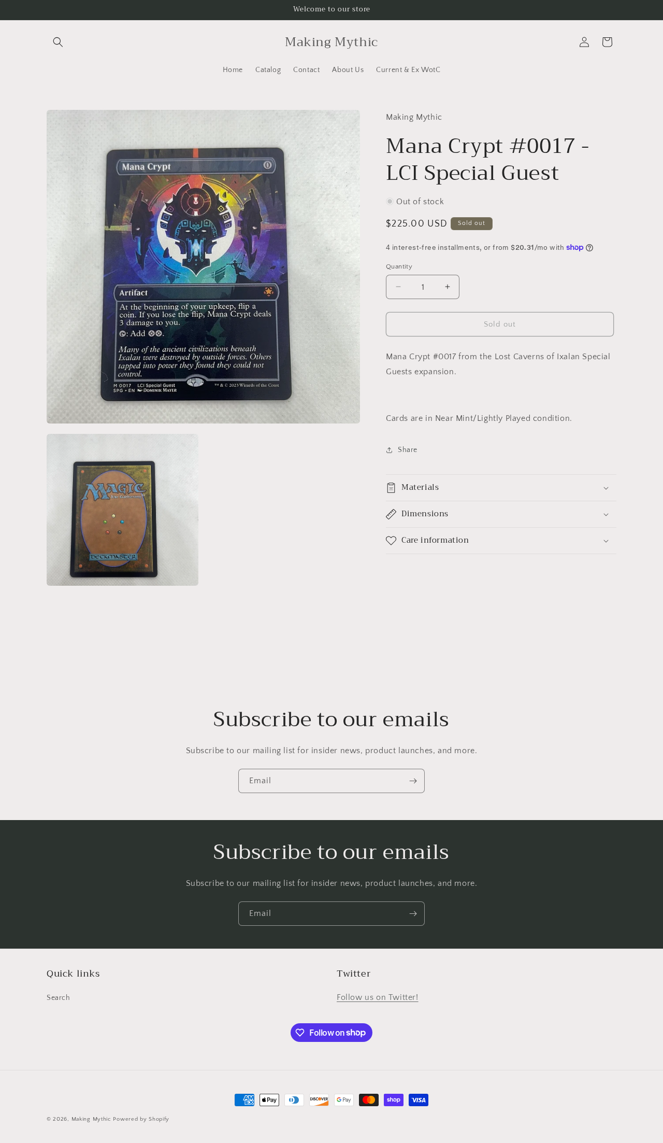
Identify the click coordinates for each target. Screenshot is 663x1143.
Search (58, 998)
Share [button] (407, 450)
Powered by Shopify (141, 1119)
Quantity (399, 266)
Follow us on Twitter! (378, 997)
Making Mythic (91, 1119)
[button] (58, 42)
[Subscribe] (412, 781)
